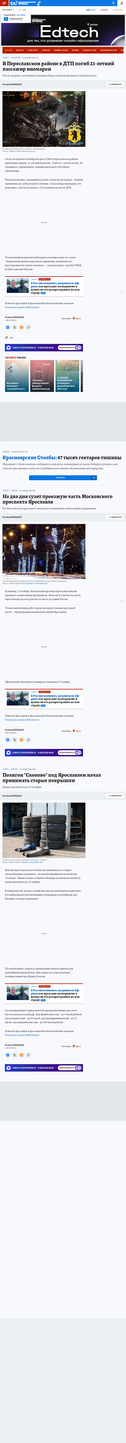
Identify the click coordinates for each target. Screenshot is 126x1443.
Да (6, 19)
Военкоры (47, 50)
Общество (34, 283)
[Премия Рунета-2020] (38, 3)
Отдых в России (93, 50)
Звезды (14, 1133)
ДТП (11, 341)
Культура (13, 1425)
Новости (20, 50)
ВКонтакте (33, 311)
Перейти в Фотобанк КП (36, 592)
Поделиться (116, 84)
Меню (4, 3)
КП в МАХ (78, 50)
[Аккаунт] (121, 3)
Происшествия (17, 57)
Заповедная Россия (112, 50)
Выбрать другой (16, 19)
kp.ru (78, 322)
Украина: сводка (63, 50)
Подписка (117, 10)
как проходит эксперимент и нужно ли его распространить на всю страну (55, 292)
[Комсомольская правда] (23, 3)
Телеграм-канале (14, 311)
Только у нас (33, 50)
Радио (92, 10)
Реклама (104, 10)
